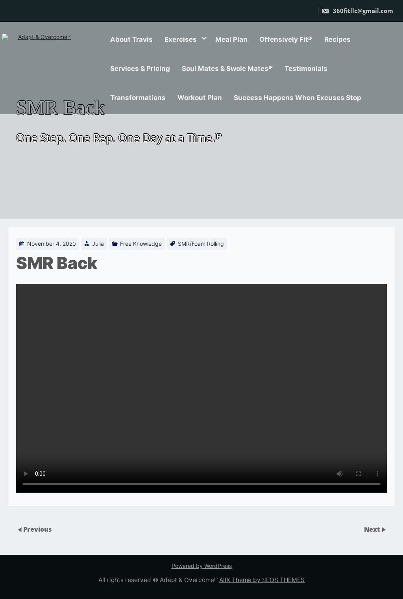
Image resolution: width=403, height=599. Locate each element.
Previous (37, 529)
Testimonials (306, 68)
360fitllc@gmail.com (362, 11)
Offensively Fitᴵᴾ (285, 39)
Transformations (138, 98)
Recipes (337, 39)
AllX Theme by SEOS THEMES (262, 580)
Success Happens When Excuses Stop (297, 98)
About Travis (131, 39)
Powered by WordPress (202, 565)
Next (372, 529)
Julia (98, 243)
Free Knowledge (141, 243)
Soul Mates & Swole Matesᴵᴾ (227, 68)
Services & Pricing (140, 68)
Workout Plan (199, 98)
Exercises (181, 39)
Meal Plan (231, 39)
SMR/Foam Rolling (201, 243)
